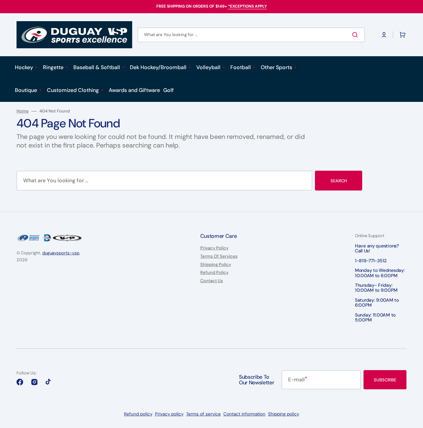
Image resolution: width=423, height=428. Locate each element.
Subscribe (385, 380)
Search (338, 181)
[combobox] (251, 34)
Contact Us (211, 280)
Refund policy (138, 414)
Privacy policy (169, 414)
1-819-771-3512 (371, 261)
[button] (384, 34)
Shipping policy (283, 414)
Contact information (244, 414)
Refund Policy (214, 272)
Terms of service (203, 414)
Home (23, 111)
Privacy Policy (214, 248)
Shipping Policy (215, 264)
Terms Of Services (219, 256)
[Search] (356, 34)
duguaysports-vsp (60, 253)
